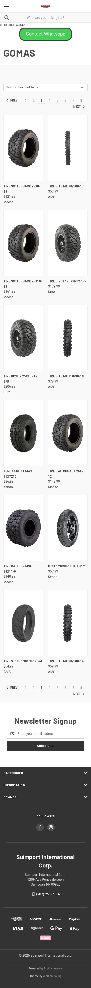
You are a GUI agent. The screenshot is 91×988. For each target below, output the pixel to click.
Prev (14, 100)
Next (77, 106)
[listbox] (51, 87)
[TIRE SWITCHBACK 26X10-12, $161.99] (23, 243)
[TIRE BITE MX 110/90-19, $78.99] (68, 338)
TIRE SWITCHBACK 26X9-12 (66, 474)
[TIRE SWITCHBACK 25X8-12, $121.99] (23, 148)
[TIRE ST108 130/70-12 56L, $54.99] (23, 623)
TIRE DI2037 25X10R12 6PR (20, 379)
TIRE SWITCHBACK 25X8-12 (22, 189)
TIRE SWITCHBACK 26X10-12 (23, 284)
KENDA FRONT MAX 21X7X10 (18, 474)
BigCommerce (53, 968)
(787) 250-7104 (48, 894)
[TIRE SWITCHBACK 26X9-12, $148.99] (68, 433)
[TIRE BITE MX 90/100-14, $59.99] (68, 623)
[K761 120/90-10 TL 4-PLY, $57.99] (68, 528)
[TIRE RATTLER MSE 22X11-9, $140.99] (23, 528)
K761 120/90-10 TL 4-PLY (66, 566)
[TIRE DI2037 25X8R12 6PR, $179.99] (68, 243)
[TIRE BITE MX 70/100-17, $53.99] (68, 148)
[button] (45, 34)
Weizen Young (52, 976)
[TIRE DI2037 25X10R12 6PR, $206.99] (23, 338)
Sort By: (11, 87)
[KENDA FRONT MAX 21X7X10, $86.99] (23, 433)
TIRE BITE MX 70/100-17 (66, 186)
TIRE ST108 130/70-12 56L (23, 661)
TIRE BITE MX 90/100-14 (66, 661)
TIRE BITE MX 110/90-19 (66, 376)
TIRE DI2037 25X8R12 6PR (67, 281)
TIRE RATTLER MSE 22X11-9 (18, 569)
